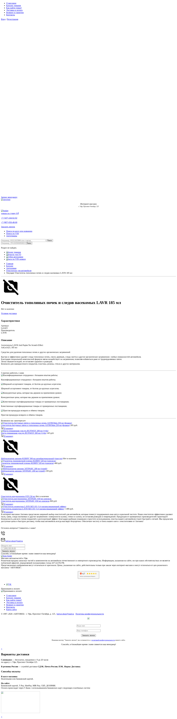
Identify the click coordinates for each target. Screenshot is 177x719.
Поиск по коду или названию (19, 231)
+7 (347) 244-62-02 (9, 218)
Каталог (9, 266)
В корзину (8, 428)
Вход (3, 19)
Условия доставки (9, 313)
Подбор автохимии (14, 257)
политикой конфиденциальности (103, 640)
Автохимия (11, 268)
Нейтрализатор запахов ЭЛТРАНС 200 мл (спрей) (23, 471)
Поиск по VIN (12, 233)
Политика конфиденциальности (90, 614)
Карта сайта (11, 609)
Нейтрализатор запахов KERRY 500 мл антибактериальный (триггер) (32, 458)
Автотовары (11, 236)
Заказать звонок (8, 227)
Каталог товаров (13, 5)
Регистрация (12, 19)
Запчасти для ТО (13, 254)
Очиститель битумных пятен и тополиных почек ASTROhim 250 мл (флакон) (35, 425)
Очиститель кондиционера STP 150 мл (18, 496)
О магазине (11, 3)
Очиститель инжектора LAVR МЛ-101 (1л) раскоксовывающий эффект (32, 509)
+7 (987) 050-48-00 (9, 222)
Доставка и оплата (14, 10)
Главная (9, 263)
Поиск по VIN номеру (16, 259)
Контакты (10, 15)
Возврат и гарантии (15, 12)
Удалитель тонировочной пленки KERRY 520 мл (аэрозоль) (27, 463)
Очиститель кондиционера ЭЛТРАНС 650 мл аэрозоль (25, 501)
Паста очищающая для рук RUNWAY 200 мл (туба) (23, 433)
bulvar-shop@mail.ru (14, 541)
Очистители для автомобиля (18, 270)
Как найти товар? (14, 8)
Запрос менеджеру (9, 197)
